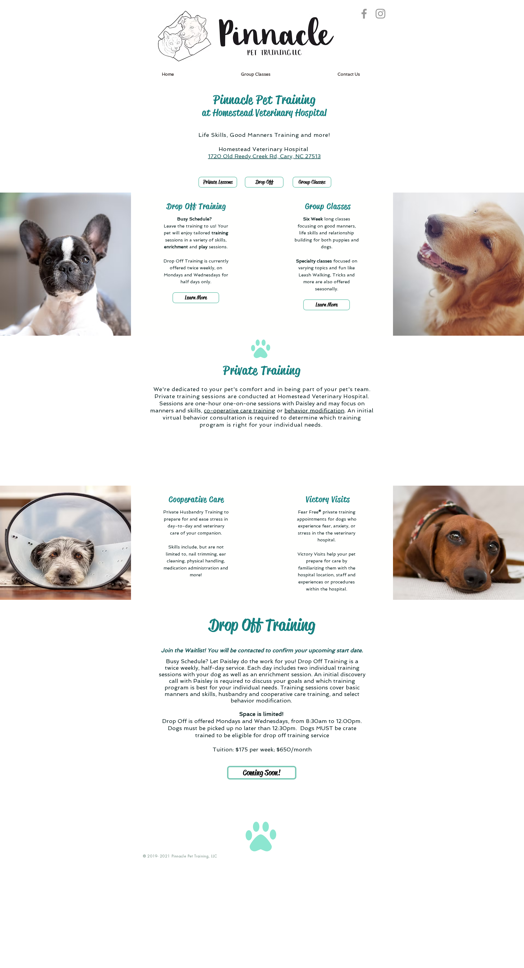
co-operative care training (239, 410)
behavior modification (314, 410)
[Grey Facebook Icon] (364, 13)
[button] (261, 773)
